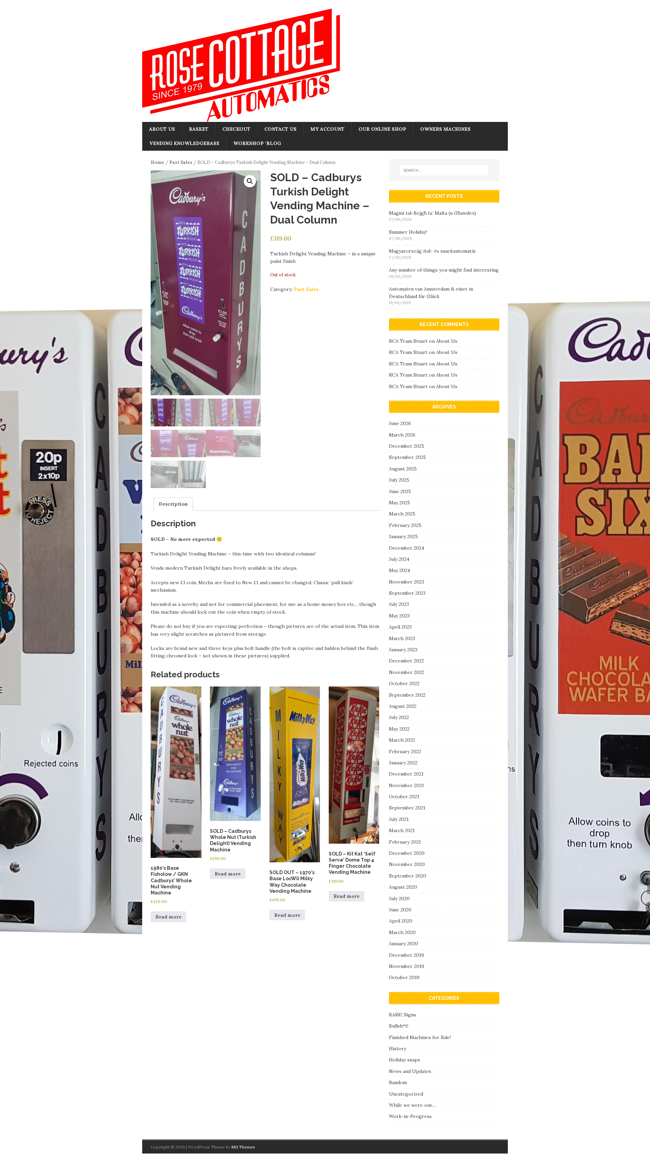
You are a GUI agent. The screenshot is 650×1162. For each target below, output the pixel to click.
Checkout (236, 129)
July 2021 (399, 819)
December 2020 (407, 853)
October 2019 (404, 977)
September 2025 (407, 457)
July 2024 (399, 559)
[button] (250, 181)
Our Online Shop (382, 129)
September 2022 (407, 695)
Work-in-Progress (410, 1116)
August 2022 (402, 706)
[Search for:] (444, 170)
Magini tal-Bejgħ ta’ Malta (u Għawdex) (432, 213)
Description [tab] (173, 504)
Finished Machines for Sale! (420, 1037)
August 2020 (403, 887)
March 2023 (402, 638)
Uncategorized (406, 1094)
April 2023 (400, 627)
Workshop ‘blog (257, 143)
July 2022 (399, 717)
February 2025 (405, 525)
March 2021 (402, 830)
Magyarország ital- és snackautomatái (432, 251)
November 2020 (407, 864)
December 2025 (406, 446)
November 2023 (406, 582)
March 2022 (402, 740)
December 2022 (406, 661)
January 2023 (403, 650)
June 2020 (400, 910)
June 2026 (400, 423)
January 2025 (403, 536)
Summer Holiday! (408, 232)
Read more (168, 917)
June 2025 (400, 491)
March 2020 (402, 932)
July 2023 (399, 604)
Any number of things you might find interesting (444, 270)
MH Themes (243, 1146)
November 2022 (406, 672)
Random (398, 1082)
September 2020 (407, 876)
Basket (199, 129)
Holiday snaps (404, 1060)
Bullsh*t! (398, 1026)
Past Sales (180, 162)
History (397, 1048)
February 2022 (405, 751)
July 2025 (399, 480)
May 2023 (399, 616)
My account (327, 129)
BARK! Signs (402, 1015)
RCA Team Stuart (408, 341)
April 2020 (400, 921)
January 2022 (403, 763)
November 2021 (406, 785)
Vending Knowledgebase (184, 143)
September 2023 (407, 593)
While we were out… (412, 1105)
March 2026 (402, 435)
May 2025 (399, 503)
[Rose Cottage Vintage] (241, 118)
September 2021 (407, 808)
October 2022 (404, 683)
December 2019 (406, 955)
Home (157, 162)
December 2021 (406, 774)
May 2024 (399, 570)
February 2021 (405, 842)
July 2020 (399, 898)
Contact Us (280, 129)
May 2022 (399, 729)
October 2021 (404, 797)
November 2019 (406, 966)
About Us (162, 129)
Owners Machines (445, 129)
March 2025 (402, 514)
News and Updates (410, 1071)
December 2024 (406, 548)
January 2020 (403, 944)
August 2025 (403, 469)
